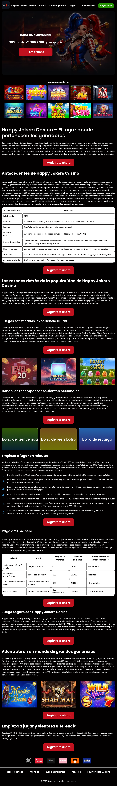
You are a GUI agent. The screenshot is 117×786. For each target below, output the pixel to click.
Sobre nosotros (15, 772)
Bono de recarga (97, 439)
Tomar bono (36, 52)
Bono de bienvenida (20, 439)
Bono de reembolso (58, 439)
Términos (76, 772)
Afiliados (34, 772)
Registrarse (106, 5)
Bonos (42, 5)
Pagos (73, 5)
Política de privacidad (98, 772)
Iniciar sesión (88, 5)
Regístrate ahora (59, 162)
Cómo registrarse (57, 5)
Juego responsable (55, 772)
